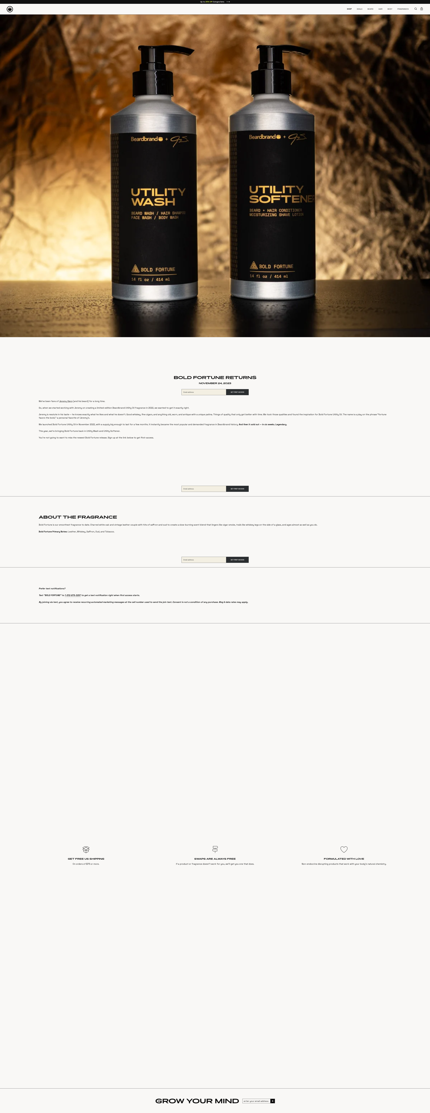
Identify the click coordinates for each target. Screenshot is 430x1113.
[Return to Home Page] (10, 9)
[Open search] (416, 9)
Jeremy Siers (65, 401)
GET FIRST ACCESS (237, 392)
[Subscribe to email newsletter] (272, 1101)
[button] (416, 8)
